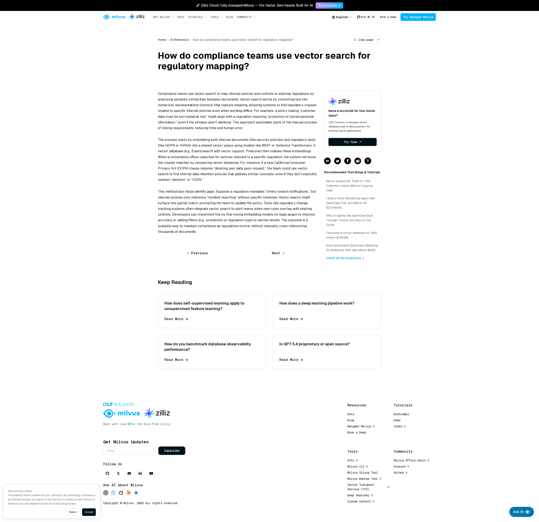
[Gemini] (136, 493)
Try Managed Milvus (418, 17)
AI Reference (179, 40)
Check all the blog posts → (345, 258)
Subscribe (171, 451)
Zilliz (165, 424)
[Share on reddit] (357, 161)
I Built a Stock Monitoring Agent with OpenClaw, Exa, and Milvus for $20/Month (350, 202)
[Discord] (129, 473)
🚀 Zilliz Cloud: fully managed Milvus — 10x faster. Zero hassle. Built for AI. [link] (255, 5)
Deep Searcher (358, 495)
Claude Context (359, 501)
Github (399, 472)
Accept (89, 512)
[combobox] (342, 17)
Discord (400, 466)
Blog (229, 17)
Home (162, 40)
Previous (199, 253)
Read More (173, 319)
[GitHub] (107, 473)
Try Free (350, 142)
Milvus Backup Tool (362, 479)
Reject (73, 512)
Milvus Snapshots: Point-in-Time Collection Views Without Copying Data (349, 185)
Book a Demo (388, 17)
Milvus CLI (355, 466)
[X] (118, 473)
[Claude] (128, 493)
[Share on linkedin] (327, 161)
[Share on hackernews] (367, 161)
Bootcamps (401, 414)
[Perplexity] (113, 493)
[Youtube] (151, 473)
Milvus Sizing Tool (362, 472)
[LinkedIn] (140, 473)
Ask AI (518, 512)
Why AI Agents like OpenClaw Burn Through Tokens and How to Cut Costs (349, 220)
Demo (397, 420)
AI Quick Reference (362, 438)
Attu (350, 460)
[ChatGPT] (105, 493)
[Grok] (120, 493)
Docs (180, 17)
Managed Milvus (359, 426)
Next (276, 253)
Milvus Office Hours (410, 460)
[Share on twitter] (337, 161)
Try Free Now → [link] (329, 5)
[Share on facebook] (347, 161)
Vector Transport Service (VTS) (360, 487)
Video (398, 426)
